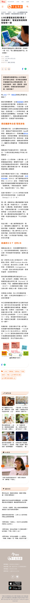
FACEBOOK (11, 1)
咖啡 (3, 375)
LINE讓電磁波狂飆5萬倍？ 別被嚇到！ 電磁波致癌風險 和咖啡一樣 (14, 13)
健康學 (9, 12)
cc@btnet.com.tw (14, 571)
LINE (17, 1)
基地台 (17, 371)
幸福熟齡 (3, 12)
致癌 (22, 371)
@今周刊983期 (16, 375)
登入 (23, 1)
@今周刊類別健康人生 (8, 378)
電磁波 (11, 371)
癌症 (14, 12)
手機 (8, 375)
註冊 (27, 1)
